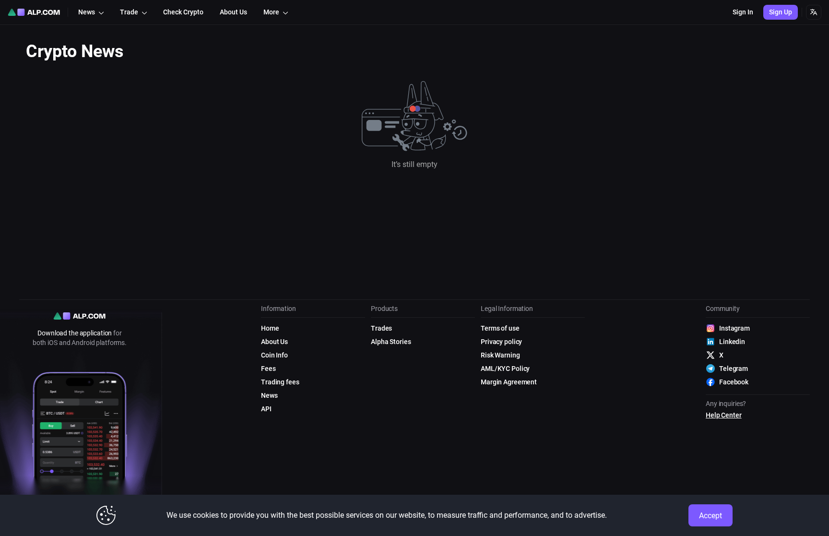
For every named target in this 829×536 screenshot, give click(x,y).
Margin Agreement (509, 382)
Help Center (724, 415)
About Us (274, 341)
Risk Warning (500, 355)
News (269, 395)
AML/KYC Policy (505, 368)
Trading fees (280, 382)
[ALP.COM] (34, 12)
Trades (381, 328)
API (266, 409)
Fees (268, 368)
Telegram (733, 368)
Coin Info (274, 355)
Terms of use (500, 328)
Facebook (733, 382)
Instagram (734, 328)
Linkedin (732, 341)
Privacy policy (501, 341)
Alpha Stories (391, 341)
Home (270, 328)
